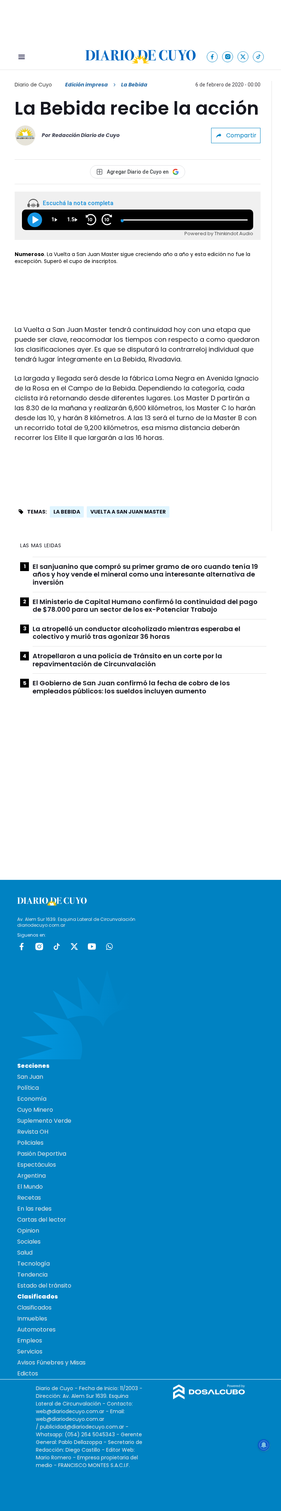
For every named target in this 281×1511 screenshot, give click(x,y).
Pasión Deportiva (41, 1153)
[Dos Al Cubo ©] (209, 1397)
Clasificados (34, 1307)
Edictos (27, 1373)
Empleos (29, 1340)
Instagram (39, 946)
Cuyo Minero (35, 1110)
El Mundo (30, 1186)
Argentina (31, 1175)
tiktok (56, 946)
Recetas (29, 1197)
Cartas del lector (41, 1219)
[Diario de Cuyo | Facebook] (212, 56)
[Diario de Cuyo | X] (243, 56)
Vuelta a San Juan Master (128, 511)
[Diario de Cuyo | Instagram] (228, 56)
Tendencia (32, 1274)
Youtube (91, 946)
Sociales (29, 1241)
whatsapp (109, 946)
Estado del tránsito (44, 1285)
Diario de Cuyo (33, 84)
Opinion (28, 1230)
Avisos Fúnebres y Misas (51, 1362)
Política (28, 1088)
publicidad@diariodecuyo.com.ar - (84, 1426)
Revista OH (32, 1131)
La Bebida (66, 511)
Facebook (21, 946)
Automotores (36, 1329)
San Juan (30, 1077)
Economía (31, 1099)
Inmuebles (32, 1318)
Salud (25, 1252)
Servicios (29, 1351)
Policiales (30, 1142)
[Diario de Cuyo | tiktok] (258, 56)
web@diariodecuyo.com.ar (70, 1411)
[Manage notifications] (264, 1445)
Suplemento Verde (44, 1120)
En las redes (34, 1208)
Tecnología (33, 1263)
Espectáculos (36, 1164)
